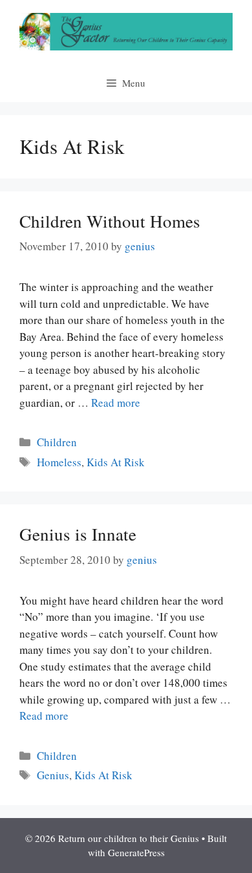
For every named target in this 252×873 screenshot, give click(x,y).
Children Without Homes (109, 221)
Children (57, 442)
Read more (115, 402)
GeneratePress (136, 852)
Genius (53, 775)
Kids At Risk (116, 462)
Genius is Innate (77, 534)
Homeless (59, 462)
